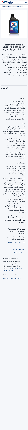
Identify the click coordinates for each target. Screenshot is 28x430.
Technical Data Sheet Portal (12, 278)
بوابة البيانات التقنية (19, 249)
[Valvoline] (7, 2)
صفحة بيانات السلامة (18, 253)
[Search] (21, 2)
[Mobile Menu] (26, 2)
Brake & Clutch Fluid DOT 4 (16, 242)
